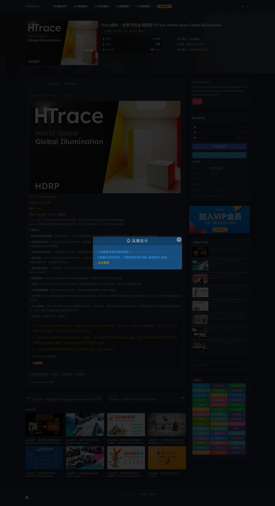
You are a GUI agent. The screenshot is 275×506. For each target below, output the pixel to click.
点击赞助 (103, 262)
